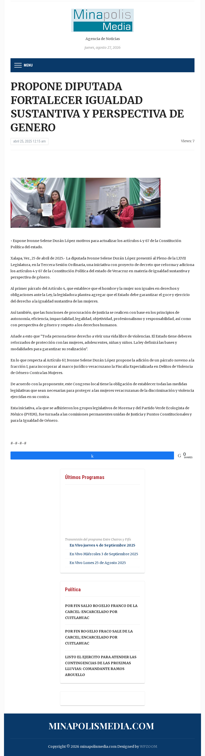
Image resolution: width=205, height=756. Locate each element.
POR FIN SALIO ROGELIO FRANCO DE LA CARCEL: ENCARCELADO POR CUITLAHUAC (101, 612)
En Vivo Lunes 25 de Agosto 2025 (98, 562)
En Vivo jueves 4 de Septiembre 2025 (102, 545)
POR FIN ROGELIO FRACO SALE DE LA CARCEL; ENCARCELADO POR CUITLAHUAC (99, 637)
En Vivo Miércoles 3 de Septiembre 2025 (104, 554)
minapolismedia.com (101, 726)
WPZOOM (148, 746)
